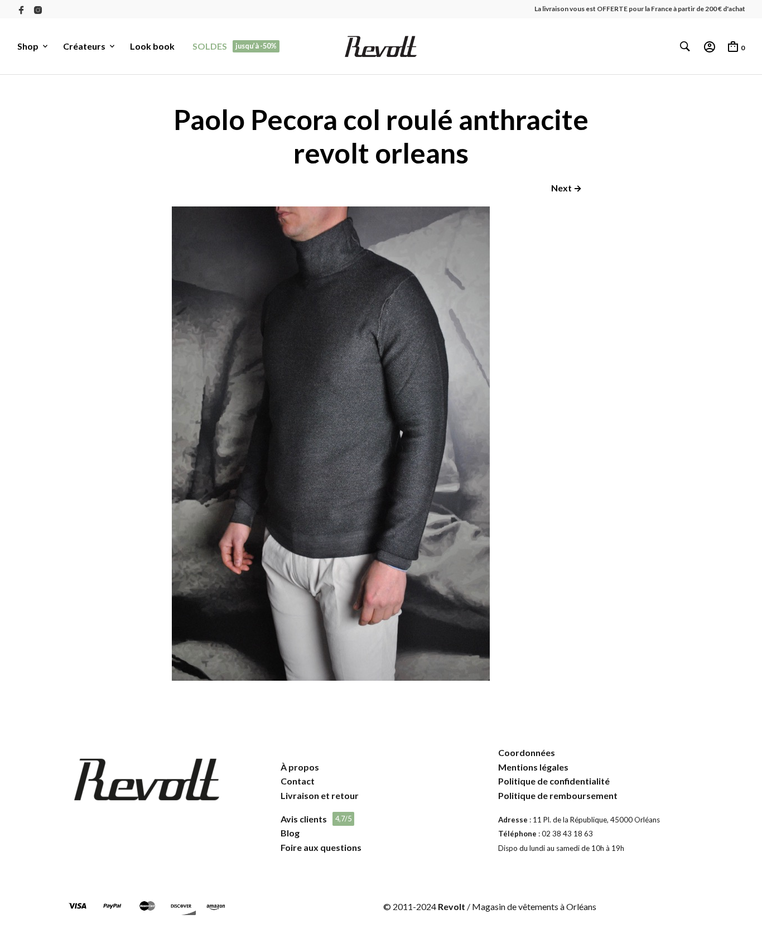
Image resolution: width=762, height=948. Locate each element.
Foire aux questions (321, 847)
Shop (27, 46)
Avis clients (304, 819)
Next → (566, 187)
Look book (152, 46)
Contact (298, 781)
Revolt (451, 906)
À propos (300, 767)
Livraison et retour (320, 795)
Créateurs (84, 46)
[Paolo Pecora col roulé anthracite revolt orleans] (331, 677)
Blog (290, 832)
